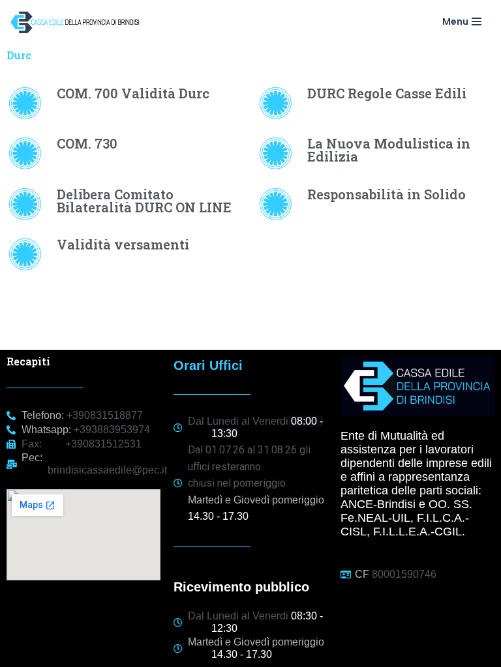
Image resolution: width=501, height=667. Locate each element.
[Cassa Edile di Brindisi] (78, 22)
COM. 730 (87, 143)
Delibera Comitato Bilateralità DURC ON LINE (144, 201)
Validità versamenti (123, 244)
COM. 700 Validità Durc (133, 93)
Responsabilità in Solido (386, 194)
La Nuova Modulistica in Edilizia (388, 150)
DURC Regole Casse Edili (386, 93)
